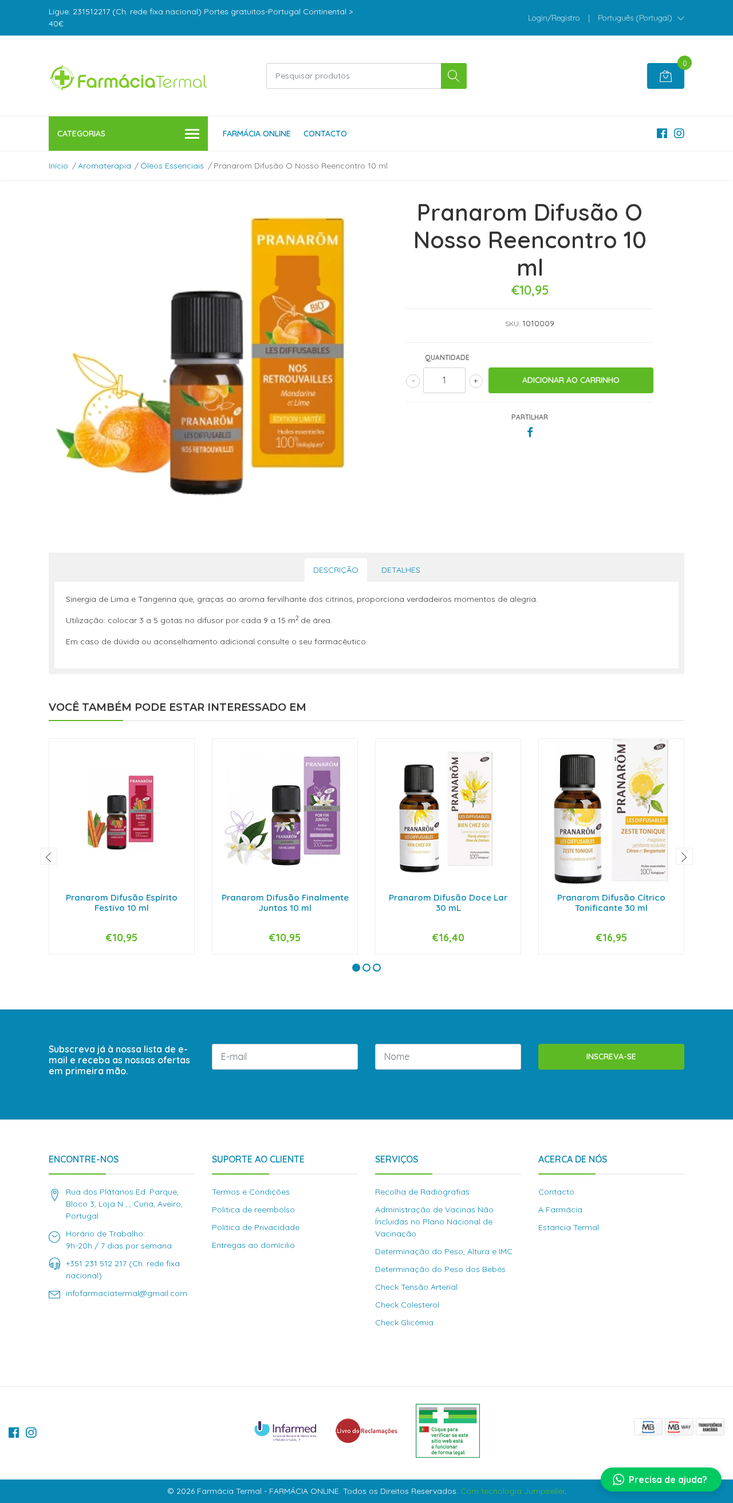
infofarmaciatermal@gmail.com (126, 1293)
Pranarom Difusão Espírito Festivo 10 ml (122, 902)
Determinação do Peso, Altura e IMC (444, 1251)
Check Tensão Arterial (416, 1287)
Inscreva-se (611, 1056)
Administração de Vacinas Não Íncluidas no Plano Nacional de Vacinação (434, 1221)
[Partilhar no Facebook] (530, 433)
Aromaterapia (104, 166)
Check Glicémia (404, 1322)
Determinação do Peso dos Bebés (440, 1269)
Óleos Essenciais (172, 166)
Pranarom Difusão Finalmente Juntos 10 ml (285, 902)
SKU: (512, 323)
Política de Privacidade (255, 1227)
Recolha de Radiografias (422, 1192)
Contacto (325, 133)
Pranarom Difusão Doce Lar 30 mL (448, 902)
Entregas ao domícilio (253, 1245)
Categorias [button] (81, 133)
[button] (641, 17)
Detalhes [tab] (400, 570)
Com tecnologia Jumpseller (512, 1491)
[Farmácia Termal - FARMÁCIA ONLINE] (129, 76)
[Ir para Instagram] (679, 133)
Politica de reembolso (253, 1209)
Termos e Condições (251, 1192)
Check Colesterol (407, 1305)
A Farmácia (560, 1209)
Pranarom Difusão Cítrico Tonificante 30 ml (611, 902)
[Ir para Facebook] (662, 133)
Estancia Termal (568, 1227)
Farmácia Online (257, 133)
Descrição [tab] (335, 570)
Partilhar (529, 417)
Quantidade (447, 357)
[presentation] (48, 856)
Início (58, 166)
